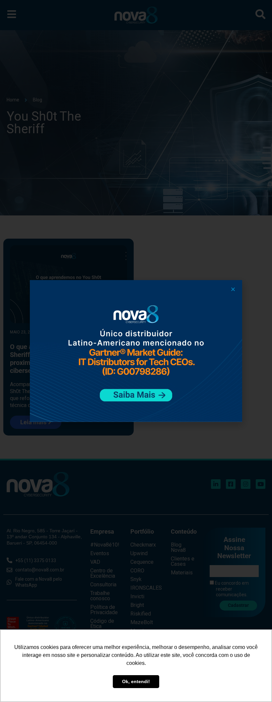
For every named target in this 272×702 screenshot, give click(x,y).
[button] (233, 289)
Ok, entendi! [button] (136, 681)
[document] (136, 351)
